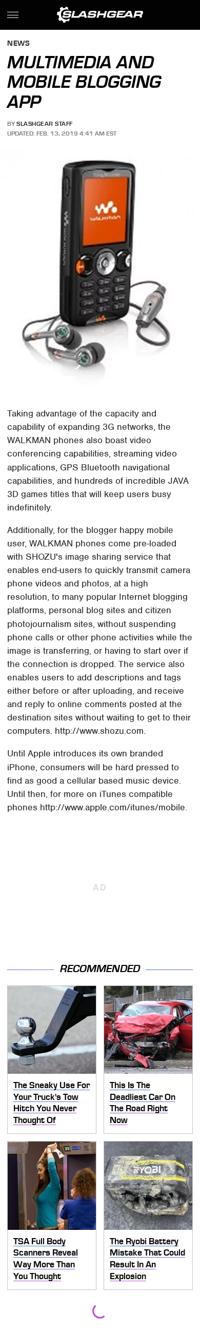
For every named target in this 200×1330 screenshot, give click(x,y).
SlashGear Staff (44, 123)
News (18, 44)
